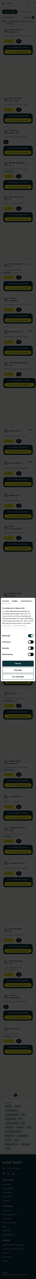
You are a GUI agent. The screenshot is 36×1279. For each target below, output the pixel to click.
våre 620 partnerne (13, 611)
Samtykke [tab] (5, 601)
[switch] (31, 642)
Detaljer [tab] (15, 601)
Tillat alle (18, 663)
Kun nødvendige (18, 677)
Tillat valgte (18, 670)
